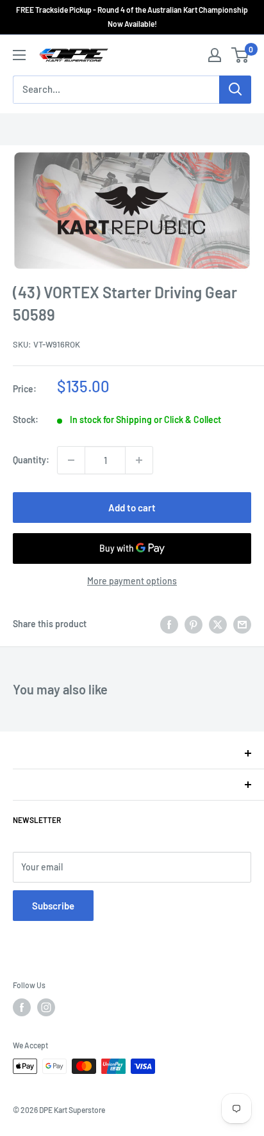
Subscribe (53, 905)
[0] (241, 55)
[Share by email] (242, 624)
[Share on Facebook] (169, 624)
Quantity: (31, 459)
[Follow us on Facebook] (22, 1007)
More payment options (132, 580)
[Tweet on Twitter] (218, 624)
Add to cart (132, 507)
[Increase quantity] (139, 460)
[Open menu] (19, 55)
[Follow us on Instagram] (46, 1007)
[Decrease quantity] (71, 460)
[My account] (214, 55)
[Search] (235, 90)
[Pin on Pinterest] (193, 624)
